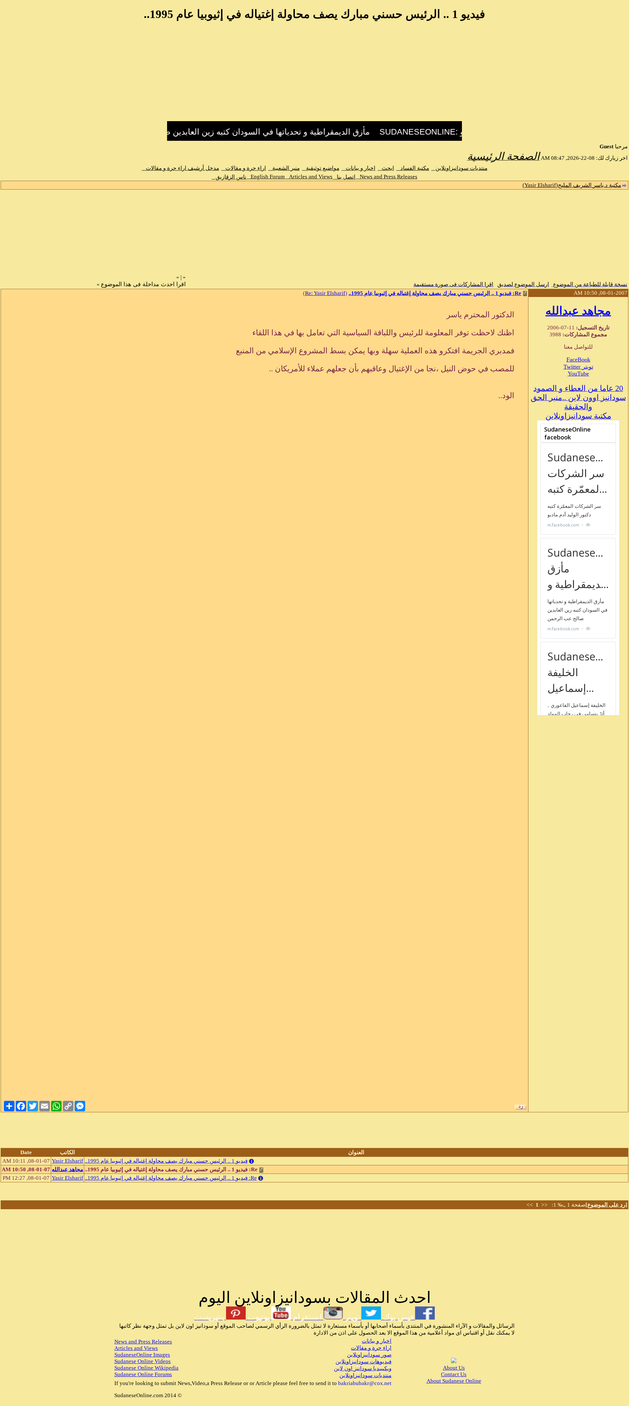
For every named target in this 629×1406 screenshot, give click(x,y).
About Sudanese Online (454, 1381)
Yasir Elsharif (67, 1161)
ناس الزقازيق (229, 177)
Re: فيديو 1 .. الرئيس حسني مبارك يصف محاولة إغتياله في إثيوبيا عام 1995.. (435, 293)
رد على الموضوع (606, 1205)
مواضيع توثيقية (320, 168)
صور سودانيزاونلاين (369, 1355)
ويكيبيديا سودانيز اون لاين (362, 1368)
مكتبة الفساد (412, 168)
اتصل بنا (344, 177)
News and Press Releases (386, 177)
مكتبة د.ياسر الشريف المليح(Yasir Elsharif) (572, 185)
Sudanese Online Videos (142, 1361)
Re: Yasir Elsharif (325, 293)
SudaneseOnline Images (142, 1355)
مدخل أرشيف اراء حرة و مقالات (180, 168)
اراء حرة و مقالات (243, 168)
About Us (454, 1368)
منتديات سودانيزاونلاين (459, 168)
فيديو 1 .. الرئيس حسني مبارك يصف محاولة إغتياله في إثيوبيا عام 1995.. (166, 1161)
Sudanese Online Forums (143, 1374)
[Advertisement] (314, 74)
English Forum (266, 177)
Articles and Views (309, 177)
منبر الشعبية (284, 168)
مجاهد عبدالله (578, 311)
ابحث (386, 168)
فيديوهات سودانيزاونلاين (363, 1362)
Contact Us (454, 1374)
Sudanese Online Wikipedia (146, 1368)
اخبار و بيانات (358, 168)
